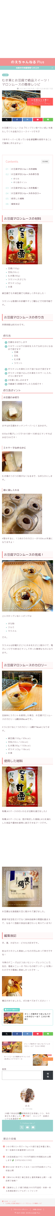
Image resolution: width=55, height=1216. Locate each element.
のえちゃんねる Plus (27, 62)
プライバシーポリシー (20, 1209)
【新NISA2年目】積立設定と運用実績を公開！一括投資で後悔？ (29, 1179)
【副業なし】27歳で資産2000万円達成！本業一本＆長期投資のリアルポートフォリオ (28, 1189)
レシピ (5, 75)
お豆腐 (24, 169)
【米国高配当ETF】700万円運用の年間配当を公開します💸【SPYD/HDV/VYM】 (28, 1158)
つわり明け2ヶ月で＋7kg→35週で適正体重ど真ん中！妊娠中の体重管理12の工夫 (28, 1148)
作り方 (16, 178)
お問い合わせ (37, 1209)
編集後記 (15, 204)
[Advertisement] (27, 29)
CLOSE (45, 161)
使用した (17, 198)
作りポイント (20, 182)
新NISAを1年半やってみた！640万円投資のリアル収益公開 (28, 1169)
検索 (4, 1069)
